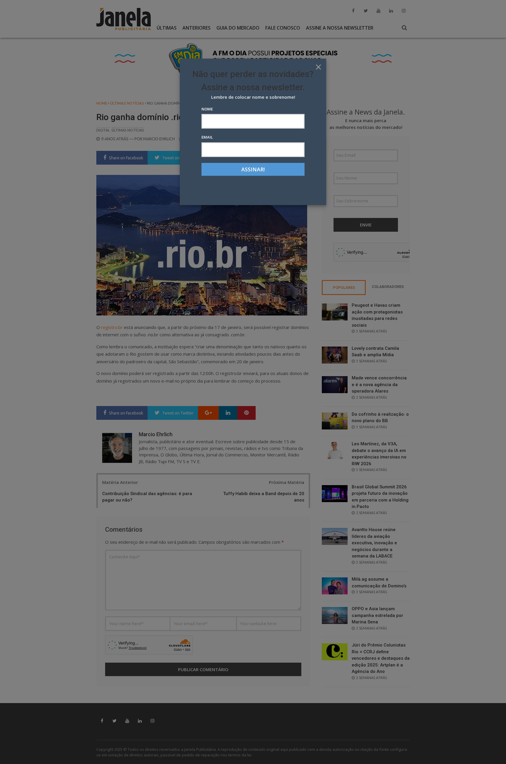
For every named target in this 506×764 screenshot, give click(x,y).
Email (207, 137)
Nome (207, 109)
